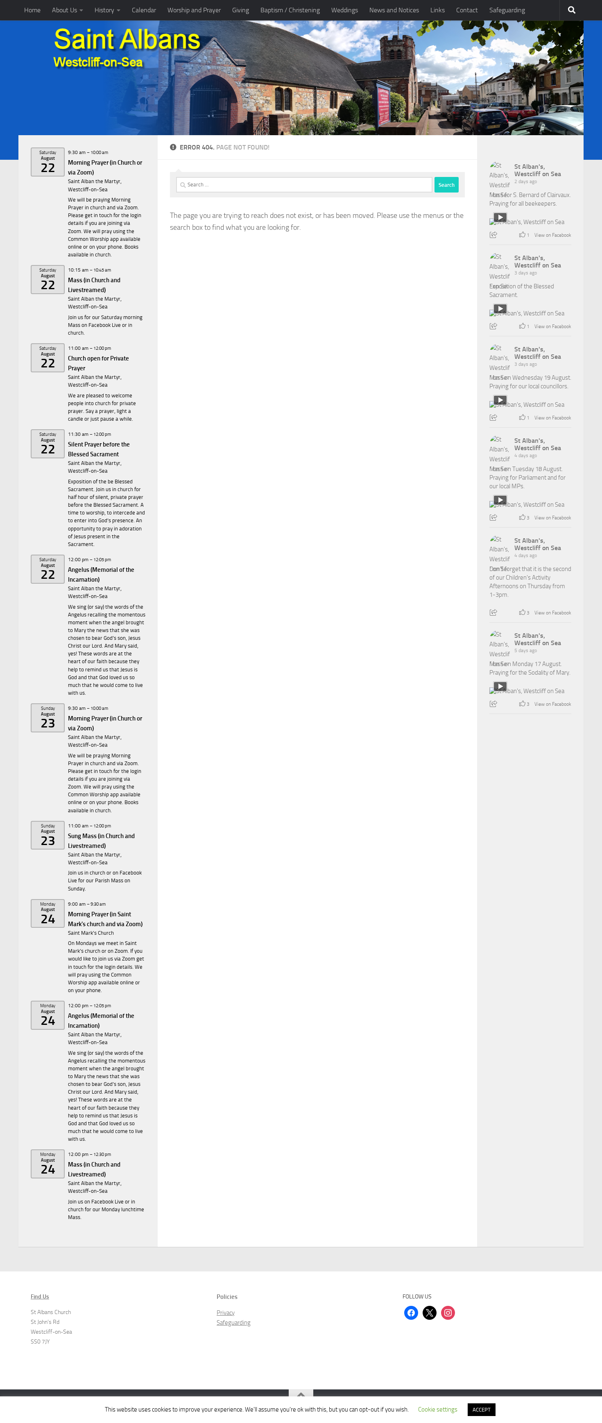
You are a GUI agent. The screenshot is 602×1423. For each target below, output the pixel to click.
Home (32, 10)
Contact (467, 10)
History (104, 10)
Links (437, 10)
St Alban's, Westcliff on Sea (537, 170)
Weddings (344, 10)
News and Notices (394, 10)
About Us (64, 10)
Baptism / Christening (290, 10)
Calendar (144, 10)
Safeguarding (507, 10)
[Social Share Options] (494, 235)
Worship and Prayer (194, 10)
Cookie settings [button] (437, 1409)
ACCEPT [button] (482, 1410)
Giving (240, 10)
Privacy (226, 1313)
